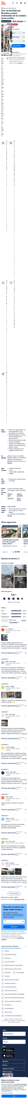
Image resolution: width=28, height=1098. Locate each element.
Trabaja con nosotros (8, 1068)
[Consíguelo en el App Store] (8, 1056)
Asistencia (5, 1061)
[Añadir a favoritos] (19, 526)
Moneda (5, 1038)
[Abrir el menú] (25, 630)
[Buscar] (13, 3)
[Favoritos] (17, 3)
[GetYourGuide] (3, 3)
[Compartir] (25, 21)
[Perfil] (25, 3)
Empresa (4, 1065)
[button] (2, 40)
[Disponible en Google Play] (8, 1050)
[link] (11, 539)
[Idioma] (21, 3)
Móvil (4, 1046)
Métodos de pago (7, 1072)
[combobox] (14, 622)
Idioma (4, 1030)
